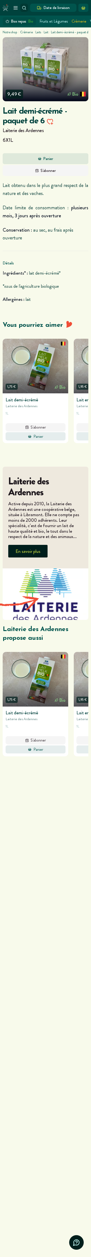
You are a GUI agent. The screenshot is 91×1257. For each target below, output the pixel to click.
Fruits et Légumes (54, 21)
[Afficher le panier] (83, 8)
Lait (46, 32)
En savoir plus (28, 551)
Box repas (22, 21)
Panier (48, 158)
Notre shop (10, 32)
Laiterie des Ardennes (23, 130)
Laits (38, 32)
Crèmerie (79, 21)
